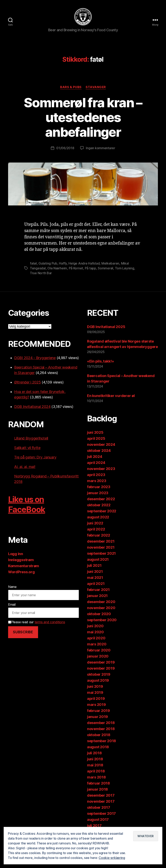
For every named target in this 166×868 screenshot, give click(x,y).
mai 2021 (95, 577)
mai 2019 (95, 692)
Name (12, 587)
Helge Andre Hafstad (84, 263)
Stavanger (96, 87)
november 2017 (101, 801)
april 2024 (96, 463)
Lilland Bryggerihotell (31, 438)
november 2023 (101, 469)
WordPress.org (21, 572)
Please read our (38, 622)
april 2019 (96, 698)
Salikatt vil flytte (27, 448)
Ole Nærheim (57, 268)
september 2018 (101, 741)
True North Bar (41, 273)
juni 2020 (95, 626)
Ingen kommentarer (100, 148)
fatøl (33, 263)
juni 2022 (95, 523)
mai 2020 (95, 632)
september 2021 (101, 553)
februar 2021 (98, 590)
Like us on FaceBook (26, 504)
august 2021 (98, 559)
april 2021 (95, 583)
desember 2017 (101, 795)
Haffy (63, 263)
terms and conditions (50, 622)
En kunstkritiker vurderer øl (111, 396)
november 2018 (101, 729)
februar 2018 (98, 783)
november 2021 (101, 547)
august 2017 (98, 819)
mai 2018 (95, 765)
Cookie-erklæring (112, 858)
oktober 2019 (98, 674)
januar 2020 (98, 656)
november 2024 (101, 444)
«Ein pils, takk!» (100, 361)
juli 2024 (94, 456)
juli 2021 (94, 565)
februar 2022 (98, 535)
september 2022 (101, 511)
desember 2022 (101, 499)
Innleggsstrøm (21, 560)
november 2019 (101, 668)
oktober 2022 (99, 505)
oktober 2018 (98, 735)
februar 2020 (99, 650)
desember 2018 (101, 723)
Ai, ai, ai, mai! (24, 467)
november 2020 (101, 608)
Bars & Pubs (71, 87)
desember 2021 (101, 541)
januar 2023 (97, 493)
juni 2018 (95, 759)
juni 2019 (95, 686)
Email (12, 604)
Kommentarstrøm (23, 566)
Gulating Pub (47, 263)
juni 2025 (95, 432)
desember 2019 (101, 662)
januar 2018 (97, 789)
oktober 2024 (99, 450)
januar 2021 (97, 596)
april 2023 (96, 475)
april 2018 (96, 771)
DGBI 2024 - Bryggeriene (35, 358)
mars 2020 (96, 644)
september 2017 (101, 813)
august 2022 (98, 517)
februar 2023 (98, 487)
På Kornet (76, 268)
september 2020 (102, 620)
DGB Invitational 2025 (106, 327)
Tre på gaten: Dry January (35, 457)
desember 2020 (101, 602)
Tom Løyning (124, 268)
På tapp (90, 268)
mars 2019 (96, 704)
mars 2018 (96, 777)
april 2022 (96, 529)
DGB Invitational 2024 (32, 406)
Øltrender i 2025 (27, 382)
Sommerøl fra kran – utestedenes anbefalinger (83, 117)
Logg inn (15, 554)
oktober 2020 (99, 614)
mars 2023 (96, 481)
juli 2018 (94, 753)
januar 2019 (97, 717)
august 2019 (98, 680)
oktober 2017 (98, 807)
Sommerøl (105, 268)
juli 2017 (94, 825)
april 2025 (96, 438)
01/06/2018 (65, 148)
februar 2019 (98, 711)
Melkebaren (110, 263)
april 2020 (96, 638)
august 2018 (98, 747)
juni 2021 (95, 571)
